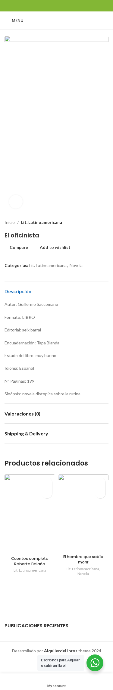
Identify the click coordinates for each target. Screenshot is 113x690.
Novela (76, 265)
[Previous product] (93, 222)
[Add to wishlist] (47, 482)
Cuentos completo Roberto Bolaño (30, 561)
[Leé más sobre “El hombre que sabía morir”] (100, 493)
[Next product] (105, 222)
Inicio (10, 222)
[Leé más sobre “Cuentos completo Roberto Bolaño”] (47, 493)
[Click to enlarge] (16, 202)
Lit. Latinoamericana (41, 222)
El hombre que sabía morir (83, 559)
